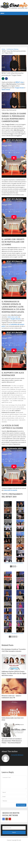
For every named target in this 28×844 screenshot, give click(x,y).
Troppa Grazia (19, 88)
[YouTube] (10, 819)
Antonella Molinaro (17, 755)
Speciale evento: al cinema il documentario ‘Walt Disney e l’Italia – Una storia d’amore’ (12, 740)
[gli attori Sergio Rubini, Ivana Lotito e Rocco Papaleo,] (20, 599)
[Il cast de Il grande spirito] (8, 605)
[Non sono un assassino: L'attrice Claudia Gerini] (20, 605)
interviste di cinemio (10, 490)
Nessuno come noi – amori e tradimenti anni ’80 (11, 697)
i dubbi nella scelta (12, 317)
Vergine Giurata (15, 319)
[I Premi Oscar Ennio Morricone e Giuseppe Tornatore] (20, 504)
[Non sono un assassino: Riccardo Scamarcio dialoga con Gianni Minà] (20, 629)
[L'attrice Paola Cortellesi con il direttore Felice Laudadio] (20, 547)
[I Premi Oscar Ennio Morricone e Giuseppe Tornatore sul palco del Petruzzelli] (20, 510)
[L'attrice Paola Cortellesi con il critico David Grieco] (8, 553)
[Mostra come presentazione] (14, 563)
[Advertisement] (14, 30)
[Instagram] (6, 819)
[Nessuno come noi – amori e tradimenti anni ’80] (14, 686)
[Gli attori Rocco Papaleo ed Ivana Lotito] (8, 599)
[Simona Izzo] (8, 593)
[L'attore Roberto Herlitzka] (20, 559)
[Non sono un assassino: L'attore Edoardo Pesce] (8, 611)
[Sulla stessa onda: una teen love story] (14, 708)
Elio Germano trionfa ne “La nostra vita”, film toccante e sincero (14, 650)
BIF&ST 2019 (19, 82)
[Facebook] (3, 819)
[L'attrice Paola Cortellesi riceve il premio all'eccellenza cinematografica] (20, 541)
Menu (2, 13)
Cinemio (9, 840)
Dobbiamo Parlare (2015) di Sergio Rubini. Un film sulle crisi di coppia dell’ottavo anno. (14, 673)
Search (14, 832)
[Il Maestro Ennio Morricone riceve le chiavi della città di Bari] (8, 504)
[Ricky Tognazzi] (20, 593)
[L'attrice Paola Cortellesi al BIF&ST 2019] (20, 553)
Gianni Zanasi (6, 89)
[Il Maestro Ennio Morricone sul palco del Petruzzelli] (8, 510)
